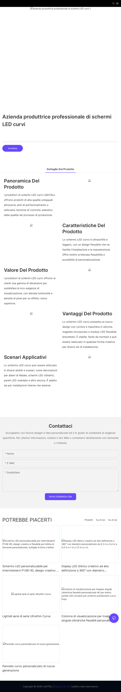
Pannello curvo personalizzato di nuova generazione (28, 668)
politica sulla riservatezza (85, 686)
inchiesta (12, 148)
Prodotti (89, 519)
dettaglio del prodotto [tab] (60, 169)
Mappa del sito (62, 686)
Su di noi (112, 519)
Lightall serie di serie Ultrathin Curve (26, 616)
